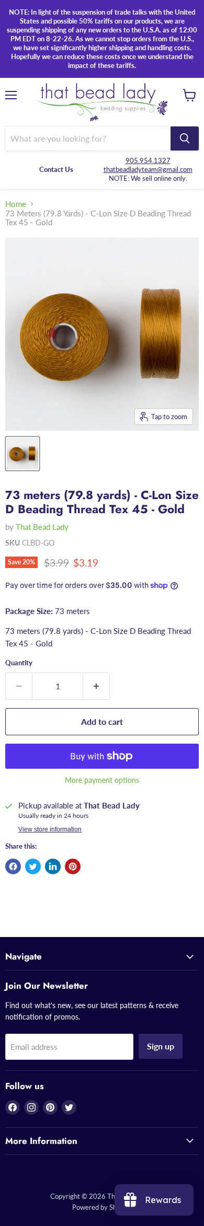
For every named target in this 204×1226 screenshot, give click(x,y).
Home (15, 204)
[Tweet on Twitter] (33, 866)
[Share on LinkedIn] (53, 866)
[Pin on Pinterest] (73, 866)
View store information (50, 829)
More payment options (102, 780)
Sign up (160, 1046)
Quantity (18, 663)
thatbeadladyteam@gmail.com (148, 169)
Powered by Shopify (102, 1207)
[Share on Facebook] (13, 866)
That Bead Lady (42, 526)
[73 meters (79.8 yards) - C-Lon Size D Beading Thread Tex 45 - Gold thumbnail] (22, 453)
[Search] (185, 138)
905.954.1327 (148, 160)
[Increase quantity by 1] (96, 686)
